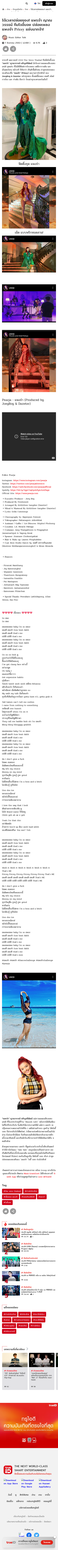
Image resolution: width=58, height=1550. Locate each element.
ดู (15, 1494)
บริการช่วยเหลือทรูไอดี (29, 1507)
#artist (7, 1319)
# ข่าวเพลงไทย (10, 1370)
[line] (21, 1535)
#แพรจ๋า (42, 1196)
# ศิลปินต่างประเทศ (29, 1258)
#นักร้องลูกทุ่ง (9, 1325)
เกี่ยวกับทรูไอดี (19, 1516)
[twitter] (36, 1535)
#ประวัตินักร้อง (39, 1314)
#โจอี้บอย (7, 1202)
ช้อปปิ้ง (10, 1501)
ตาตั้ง (47, 1494)
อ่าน (8, 9)
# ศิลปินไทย (26, 1243)
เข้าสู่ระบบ (49, 3)
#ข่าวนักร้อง (35, 1325)
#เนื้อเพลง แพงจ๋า (11, 1196)
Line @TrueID (45, 1176)
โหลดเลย (47, 1542)
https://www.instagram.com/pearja (30, 480)
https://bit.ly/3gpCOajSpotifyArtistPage (30, 490)
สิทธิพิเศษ (24, 1494)
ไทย (26, 9)
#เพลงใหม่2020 (28, 1196)
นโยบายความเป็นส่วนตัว (16, 1521)
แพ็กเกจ (20, 1501)
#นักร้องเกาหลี (9, 1331)
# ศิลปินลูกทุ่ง (27, 1229)
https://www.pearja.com (26, 493)
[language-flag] (35, 3)
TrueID (7, 3)
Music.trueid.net (32, 1173)
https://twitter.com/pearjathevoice (27, 483)
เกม (40, 1494)
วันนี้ (10, 1494)
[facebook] (29, 1535)
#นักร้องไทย (24, 1314)
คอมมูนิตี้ (48, 1501)
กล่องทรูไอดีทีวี (33, 1501)
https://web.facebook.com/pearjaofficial (31, 487)
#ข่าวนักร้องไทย (31, 1191)
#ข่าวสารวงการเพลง (21, 1319)
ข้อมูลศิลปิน (17, 9)
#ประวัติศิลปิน (38, 1319)
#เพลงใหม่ (22, 1325)
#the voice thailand (12, 1191)
